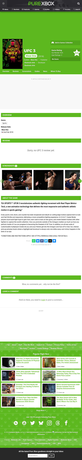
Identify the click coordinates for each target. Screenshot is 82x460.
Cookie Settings (42, 348)
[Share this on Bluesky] (38, 240)
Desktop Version (56, 348)
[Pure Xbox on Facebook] (66, 423)
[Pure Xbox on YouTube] (24, 423)
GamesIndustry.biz (43, 443)
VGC (33, 443)
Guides (37, 71)
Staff (20, 345)
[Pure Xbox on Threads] (58, 423)
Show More (40, 410)
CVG (54, 443)
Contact (49, 345)
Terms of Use (71, 345)
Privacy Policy (59, 345)
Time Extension (40, 440)
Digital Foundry (53, 440)
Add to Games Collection (63, 43)
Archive (32, 348)
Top (8, 345)
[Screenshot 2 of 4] (49, 180)
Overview (5, 71)
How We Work (29, 345)
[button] (80, 181)
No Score (55, 59)
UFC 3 (30, 52)
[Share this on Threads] (50, 240)
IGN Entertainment (33, 432)
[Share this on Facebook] (42, 240)
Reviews (16, 71)
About (14, 345)
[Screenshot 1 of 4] (17, 180)
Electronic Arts (29, 63)
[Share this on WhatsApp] (34, 240)
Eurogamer (25, 443)
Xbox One (34, 60)
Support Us (40, 345)
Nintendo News (66, 440)
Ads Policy (23, 348)
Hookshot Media (14, 432)
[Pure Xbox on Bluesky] (41, 423)
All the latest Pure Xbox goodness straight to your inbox (41, 451)
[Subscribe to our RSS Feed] (16, 423)
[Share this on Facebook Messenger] (54, 240)
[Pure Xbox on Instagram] (49, 423)
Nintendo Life (16, 440)
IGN (75, 440)
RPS (59, 443)
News (45, 71)
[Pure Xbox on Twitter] (32, 423)
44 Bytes (49, 432)
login (43, 300)
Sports (4, 123)
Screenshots (26, 71)
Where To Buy (56, 71)
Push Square (27, 440)
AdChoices (58, 432)
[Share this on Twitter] (46, 240)
